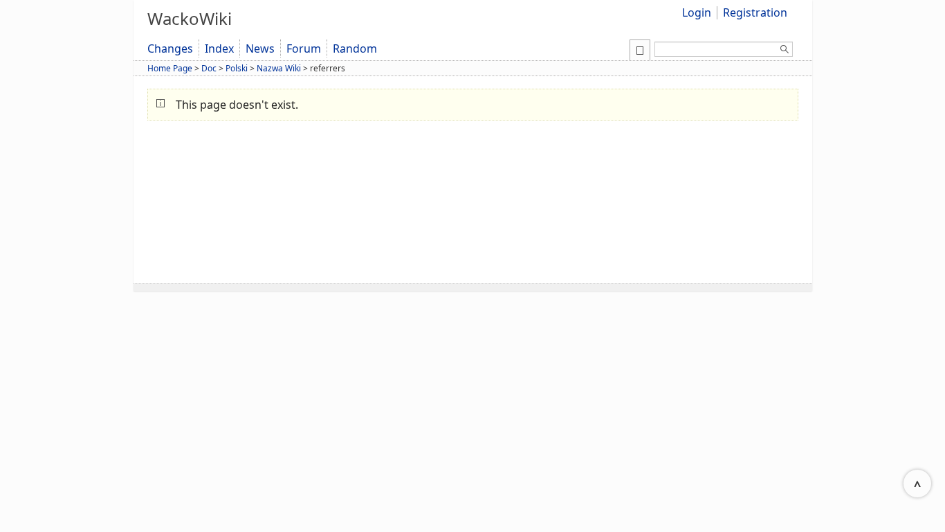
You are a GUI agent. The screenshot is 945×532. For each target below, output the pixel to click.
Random (355, 48)
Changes (170, 48)
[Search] (784, 51)
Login (696, 12)
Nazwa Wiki (279, 68)
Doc (209, 68)
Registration (755, 12)
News (260, 48)
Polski (237, 68)
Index (219, 48)
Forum (303, 48)
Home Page (169, 68)
